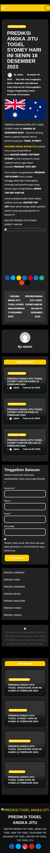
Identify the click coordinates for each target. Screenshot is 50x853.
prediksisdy (32, 83)
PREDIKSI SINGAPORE (14, 601)
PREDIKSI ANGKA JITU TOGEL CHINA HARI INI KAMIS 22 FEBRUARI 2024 (23, 780)
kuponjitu (19, 83)
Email (7, 513)
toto (32, 91)
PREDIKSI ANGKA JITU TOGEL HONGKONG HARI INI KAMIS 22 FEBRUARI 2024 (25, 687)
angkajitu (36, 79)
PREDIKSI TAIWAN (12, 615)
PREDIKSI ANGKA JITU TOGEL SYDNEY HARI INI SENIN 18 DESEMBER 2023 (24, 49)
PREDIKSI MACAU (12, 594)
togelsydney (22, 91)
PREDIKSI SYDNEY (16, 26)
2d (18, 79)
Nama (7, 501)
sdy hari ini (19, 87)
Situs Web (9, 526)
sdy (10, 87)
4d (27, 79)
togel (11, 91)
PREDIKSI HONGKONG (14, 587)
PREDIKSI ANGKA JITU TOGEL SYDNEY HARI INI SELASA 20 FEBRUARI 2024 (25, 443)
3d (23, 79)
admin (20, 75)
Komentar (9, 488)
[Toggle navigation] (3, 8)
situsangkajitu (33, 87)
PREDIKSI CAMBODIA (14, 572)
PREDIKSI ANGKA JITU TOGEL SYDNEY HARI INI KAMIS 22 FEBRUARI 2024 (25, 381)
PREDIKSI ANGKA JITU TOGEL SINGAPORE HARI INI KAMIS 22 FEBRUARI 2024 (25, 749)
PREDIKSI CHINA (12, 579)
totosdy (12, 95)
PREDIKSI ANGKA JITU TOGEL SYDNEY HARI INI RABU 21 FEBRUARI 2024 (25, 412)
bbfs (10, 83)
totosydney (24, 95)
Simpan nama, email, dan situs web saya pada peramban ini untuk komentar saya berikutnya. (24, 547)
